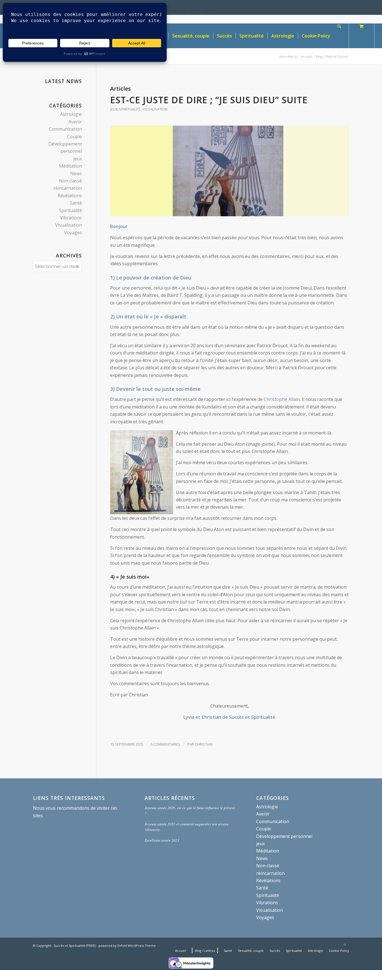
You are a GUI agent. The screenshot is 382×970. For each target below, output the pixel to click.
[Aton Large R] (229, 171)
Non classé (70, 181)
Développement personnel (284, 836)
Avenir (75, 122)
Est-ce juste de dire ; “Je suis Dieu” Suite (209, 100)
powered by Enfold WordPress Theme (127, 945)
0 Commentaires (165, 744)
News (76, 173)
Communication (65, 129)
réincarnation (67, 188)
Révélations (70, 195)
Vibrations (71, 218)
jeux (113, 109)
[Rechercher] (339, 36)
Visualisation (155, 109)
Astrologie (71, 114)
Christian (204, 744)
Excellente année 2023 (162, 840)
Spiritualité (130, 109)
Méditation (70, 166)
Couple (74, 136)
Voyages (73, 232)
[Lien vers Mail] (345, 945)
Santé (76, 203)
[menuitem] (190, 36)
